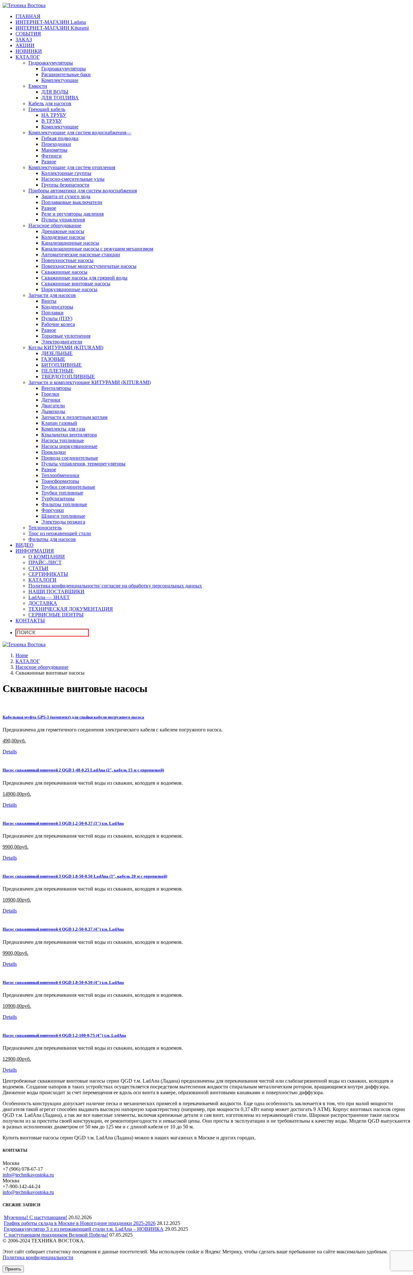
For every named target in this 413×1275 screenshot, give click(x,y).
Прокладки (53, 452)
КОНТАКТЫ (30, 620)
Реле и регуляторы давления (72, 214)
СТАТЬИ (38, 568)
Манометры (54, 150)
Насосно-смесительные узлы (73, 179)
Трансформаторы (60, 481)
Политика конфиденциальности (38, 1257)
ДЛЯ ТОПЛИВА (60, 97)
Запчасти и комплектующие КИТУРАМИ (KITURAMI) (89, 382)
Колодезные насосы (63, 237)
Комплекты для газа (63, 429)
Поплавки (52, 312)
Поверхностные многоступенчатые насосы (88, 266)
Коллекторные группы (66, 173)
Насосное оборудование (54, 225)
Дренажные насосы (62, 231)
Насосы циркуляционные (69, 446)
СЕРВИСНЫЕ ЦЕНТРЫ (56, 614)
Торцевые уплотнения (65, 336)
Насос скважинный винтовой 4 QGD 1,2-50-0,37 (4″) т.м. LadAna (63, 929)
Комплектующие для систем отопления (71, 167)
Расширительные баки (66, 74)
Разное (48, 161)
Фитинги (51, 155)
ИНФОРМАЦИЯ (34, 551)
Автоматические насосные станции (80, 254)
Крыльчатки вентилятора (69, 434)
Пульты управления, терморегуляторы (83, 463)
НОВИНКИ (28, 51)
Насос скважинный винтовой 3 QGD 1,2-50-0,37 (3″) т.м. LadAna (63, 823)
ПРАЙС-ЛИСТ (45, 562)
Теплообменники (60, 475)
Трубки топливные (62, 492)
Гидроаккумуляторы (50, 63)
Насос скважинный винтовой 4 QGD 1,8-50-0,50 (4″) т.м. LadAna (63, 982)
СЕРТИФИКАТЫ (48, 574)
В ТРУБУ (51, 121)
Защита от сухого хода (65, 196)
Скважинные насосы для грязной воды (84, 277)
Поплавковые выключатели (71, 202)
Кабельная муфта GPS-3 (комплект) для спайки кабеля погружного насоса (73, 717)
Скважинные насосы (64, 272)
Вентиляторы (56, 388)
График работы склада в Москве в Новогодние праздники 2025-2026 (80, 1223)
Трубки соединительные (68, 487)
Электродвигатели (61, 341)
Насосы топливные (62, 440)
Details (10, 751)
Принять (13, 1269)
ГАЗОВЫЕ (53, 359)
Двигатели (53, 405)
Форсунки (52, 510)
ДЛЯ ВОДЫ (54, 92)
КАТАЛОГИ (42, 580)
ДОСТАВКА (42, 603)
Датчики (50, 400)
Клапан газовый (59, 423)
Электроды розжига (63, 522)
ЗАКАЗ (23, 39)
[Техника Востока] (24, 5)
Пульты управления (63, 219)
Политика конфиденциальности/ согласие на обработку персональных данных (115, 585)
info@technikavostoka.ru (28, 1175)
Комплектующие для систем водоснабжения (79, 132)
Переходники (56, 144)
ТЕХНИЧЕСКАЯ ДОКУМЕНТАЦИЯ (70, 609)
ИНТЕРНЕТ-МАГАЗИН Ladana (50, 22)
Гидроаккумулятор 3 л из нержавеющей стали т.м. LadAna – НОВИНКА (84, 1229)
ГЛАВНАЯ (27, 16)
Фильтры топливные (64, 504)
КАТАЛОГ (27, 57)
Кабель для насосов (49, 103)
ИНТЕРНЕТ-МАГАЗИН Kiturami (52, 28)
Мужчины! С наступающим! (35, 1217)
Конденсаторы (57, 307)
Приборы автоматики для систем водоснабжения (82, 190)
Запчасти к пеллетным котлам (74, 417)
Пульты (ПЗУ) (56, 318)
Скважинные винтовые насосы (75, 283)
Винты (48, 301)
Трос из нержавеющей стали (59, 533)
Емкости (37, 86)
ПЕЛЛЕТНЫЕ (57, 370)
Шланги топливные (63, 516)
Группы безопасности (65, 185)
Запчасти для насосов (52, 295)
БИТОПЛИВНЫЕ (61, 365)
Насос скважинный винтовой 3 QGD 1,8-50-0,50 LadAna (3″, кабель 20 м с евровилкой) (85, 876)
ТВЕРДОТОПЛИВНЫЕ (68, 376)
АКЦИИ (25, 45)
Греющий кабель (46, 109)
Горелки (50, 394)
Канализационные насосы (70, 243)
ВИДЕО (24, 545)
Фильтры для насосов (52, 539)
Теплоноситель (45, 527)
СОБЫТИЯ (28, 33)
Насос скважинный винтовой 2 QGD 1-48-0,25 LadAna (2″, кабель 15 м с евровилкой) (83, 770)
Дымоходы (53, 411)
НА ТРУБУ (53, 115)
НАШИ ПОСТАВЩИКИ (56, 591)
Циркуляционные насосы (69, 289)
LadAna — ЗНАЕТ (49, 597)
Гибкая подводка (59, 138)
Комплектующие (59, 80)
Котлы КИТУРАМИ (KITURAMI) (65, 347)
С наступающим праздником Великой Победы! (56, 1235)
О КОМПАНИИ (46, 556)
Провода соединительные (69, 458)
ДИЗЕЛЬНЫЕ (57, 353)
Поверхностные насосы (67, 260)
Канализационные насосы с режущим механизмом (97, 248)
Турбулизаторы (58, 498)
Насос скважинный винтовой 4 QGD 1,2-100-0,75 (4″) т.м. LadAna (64, 1035)
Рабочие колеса (58, 324)
